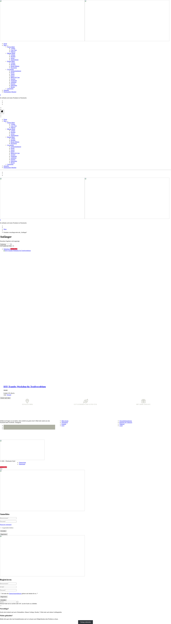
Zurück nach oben (5, 398)
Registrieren (4, 534)
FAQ (63, 425)
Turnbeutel (14, 80)
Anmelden (3, 531)
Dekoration (14, 85)
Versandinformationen (125, 421)
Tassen (13, 74)
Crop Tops (14, 50)
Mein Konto (65, 421)
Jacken (13, 58)
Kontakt (64, 424)
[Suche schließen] (0, 605)
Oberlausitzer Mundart (10, 92)
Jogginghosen (14, 59)
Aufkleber (13, 82)
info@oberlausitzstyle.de (7, 435)
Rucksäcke (14, 68)
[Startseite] (84, 40)
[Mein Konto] (0, 107)
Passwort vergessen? (6, 524)
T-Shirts (13, 48)
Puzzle (12, 72)
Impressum (22, 464)
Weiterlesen (7, 249)
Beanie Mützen (15, 66)
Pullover (13, 51)
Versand (9, 395)
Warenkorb (65, 422)
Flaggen (13, 84)
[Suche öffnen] (0, 109)
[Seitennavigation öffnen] (2, 112)
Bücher (13, 87)
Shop (5, 45)
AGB (121, 425)
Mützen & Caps (15, 77)
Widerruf (121, 424)
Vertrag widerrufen (85, 622)
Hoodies (13, 56)
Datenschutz (22, 462)
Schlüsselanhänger (16, 71)
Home (5, 43)
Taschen (13, 79)
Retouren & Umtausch (125, 422)
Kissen (13, 76)
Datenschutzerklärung (15, 593)
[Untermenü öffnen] (7, 45)
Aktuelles (6, 90)
